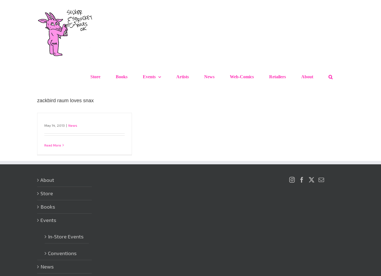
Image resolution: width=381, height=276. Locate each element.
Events (48, 220)
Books (47, 207)
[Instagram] (292, 180)
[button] (330, 77)
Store (46, 193)
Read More (52, 145)
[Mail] (321, 180)
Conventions (62, 253)
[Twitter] (311, 180)
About (47, 180)
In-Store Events (66, 236)
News (72, 125)
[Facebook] (302, 180)
